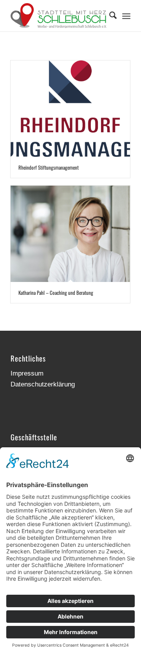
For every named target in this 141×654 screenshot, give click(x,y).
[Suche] (109, 15)
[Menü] (126, 15)
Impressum (27, 373)
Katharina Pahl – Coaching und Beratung (55, 292)
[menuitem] (109, 15)
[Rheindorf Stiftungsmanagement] (70, 108)
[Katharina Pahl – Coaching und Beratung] (70, 234)
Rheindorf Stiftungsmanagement (48, 167)
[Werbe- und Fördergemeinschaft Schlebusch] (59, 15)
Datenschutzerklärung (43, 384)
